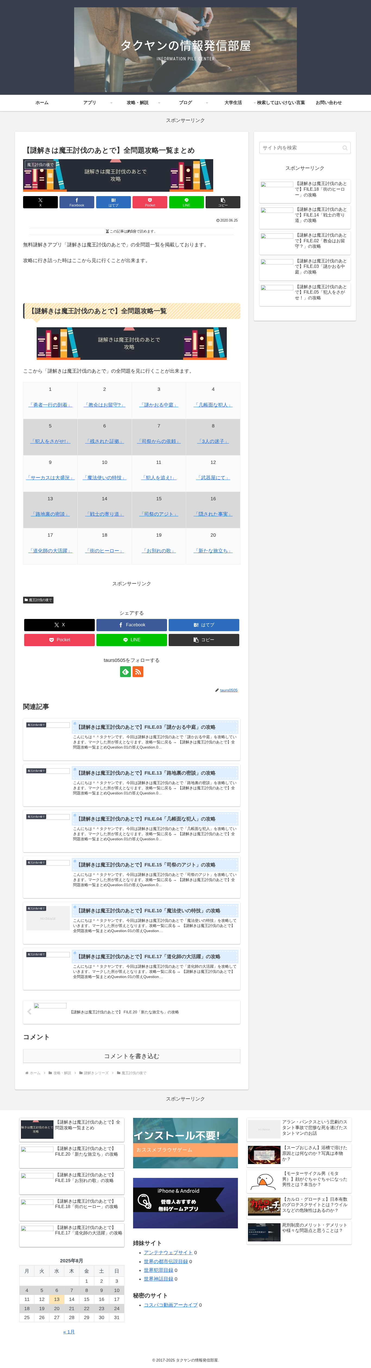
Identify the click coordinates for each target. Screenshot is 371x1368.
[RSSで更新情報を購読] (138, 671)
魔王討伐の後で (40, 600)
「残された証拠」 (104, 441)
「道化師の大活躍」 (50, 551)
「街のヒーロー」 (104, 551)
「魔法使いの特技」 (105, 477)
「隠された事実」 (213, 514)
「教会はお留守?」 (104, 405)
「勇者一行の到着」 (50, 405)
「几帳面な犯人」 (213, 405)
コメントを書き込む (132, 1056)
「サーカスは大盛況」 (50, 477)
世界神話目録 (158, 1279)
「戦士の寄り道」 (104, 514)
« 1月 (69, 1332)
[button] (223, 202)
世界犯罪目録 (158, 1270)
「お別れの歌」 (159, 551)
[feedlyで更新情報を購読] (125, 671)
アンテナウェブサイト (168, 1252)
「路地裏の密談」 (50, 514)
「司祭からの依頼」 (159, 441)
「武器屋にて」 (213, 477)
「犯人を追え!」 (159, 477)
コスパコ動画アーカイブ (171, 1305)
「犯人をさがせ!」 (50, 441)
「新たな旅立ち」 (213, 551)
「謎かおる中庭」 (158, 405)
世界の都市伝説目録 (166, 1261)
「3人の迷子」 (213, 441)
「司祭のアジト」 (158, 514)
